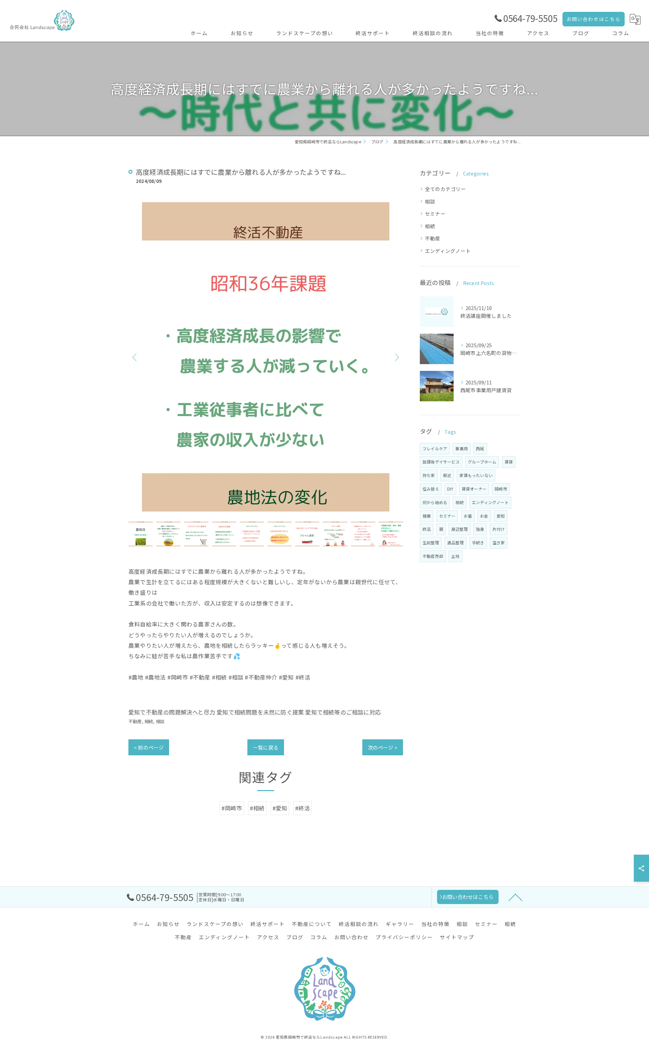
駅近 (447, 475)
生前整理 (431, 542)
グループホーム (482, 462)
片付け (498, 529)
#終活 (302, 808)
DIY (450, 489)
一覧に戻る (266, 747)
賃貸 (509, 462)
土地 (455, 556)
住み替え (431, 489)
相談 (160, 721)
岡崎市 (501, 489)
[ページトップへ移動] (515, 897)
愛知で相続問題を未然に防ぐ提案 (260, 712)
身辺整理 (459, 529)
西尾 (480, 448)
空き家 (498, 542)
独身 (480, 529)
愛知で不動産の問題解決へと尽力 (171, 712)
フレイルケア (435, 448)
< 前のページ (149, 747)
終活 (427, 529)
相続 (148, 721)
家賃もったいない (475, 475)
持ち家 (429, 475)
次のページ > (383, 747)
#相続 (257, 808)
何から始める (435, 502)
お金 (484, 516)
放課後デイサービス (441, 462)
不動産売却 (433, 556)
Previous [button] (135, 357)
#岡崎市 (231, 808)
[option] (265, 357)
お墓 (468, 516)
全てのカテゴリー (445, 188)
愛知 (501, 516)
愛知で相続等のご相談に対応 (343, 712)
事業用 (461, 448)
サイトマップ (457, 937)
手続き (478, 542)
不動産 (135, 721)
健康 (427, 516)
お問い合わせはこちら (594, 19)
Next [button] (396, 357)
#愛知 (280, 808)
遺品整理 (455, 542)
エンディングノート (448, 250)
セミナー (435, 213)
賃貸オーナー (474, 489)
